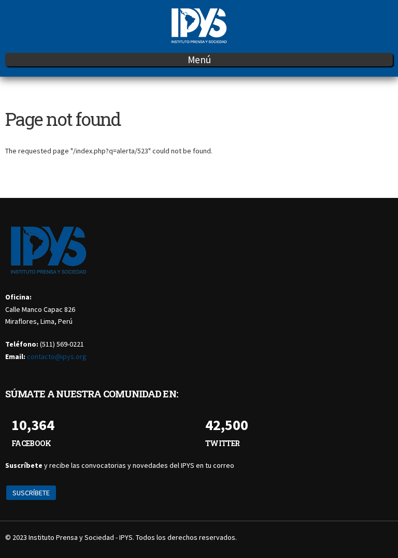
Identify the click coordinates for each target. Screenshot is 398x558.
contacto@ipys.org (57, 356)
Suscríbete (31, 492)
